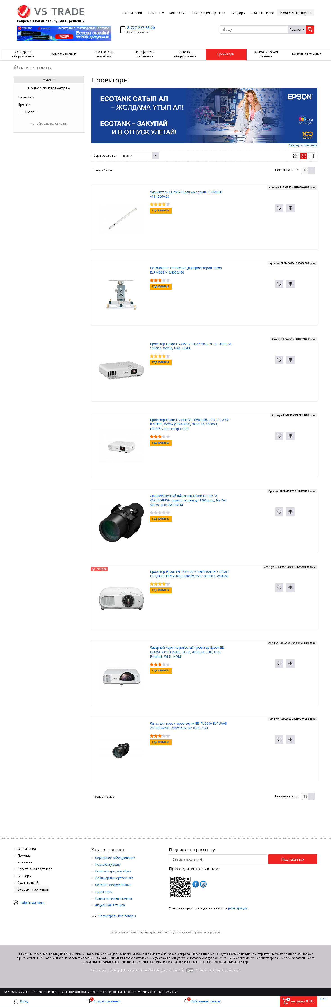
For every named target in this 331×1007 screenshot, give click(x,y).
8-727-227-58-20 (141, 27)
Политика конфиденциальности (218, 970)
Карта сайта (99, 970)
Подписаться (292, 859)
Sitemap (114, 970)
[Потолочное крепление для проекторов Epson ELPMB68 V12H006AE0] (121, 294)
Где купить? (160, 210)
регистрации (237, 908)
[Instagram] (203, 884)
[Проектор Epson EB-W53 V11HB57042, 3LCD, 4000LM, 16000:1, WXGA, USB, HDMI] (121, 370)
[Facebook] (195, 884)
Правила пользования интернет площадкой (153, 970)
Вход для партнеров (295, 13)
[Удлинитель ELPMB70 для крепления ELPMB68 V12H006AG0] (121, 218)
